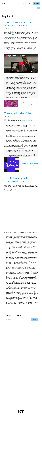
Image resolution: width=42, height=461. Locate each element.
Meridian (32, 47)
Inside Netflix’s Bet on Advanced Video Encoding (28, 102)
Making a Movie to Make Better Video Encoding (18, 24)
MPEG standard (14, 34)
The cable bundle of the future (17, 115)
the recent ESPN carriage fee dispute (28, 120)
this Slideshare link (23, 194)
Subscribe (34, 319)
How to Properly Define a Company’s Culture (18, 179)
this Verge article (12, 29)
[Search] (38, 8)
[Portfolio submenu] (31, 3)
